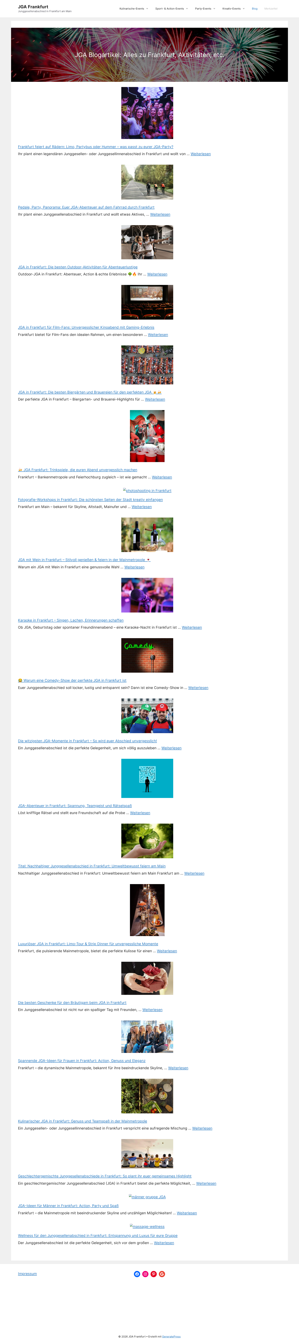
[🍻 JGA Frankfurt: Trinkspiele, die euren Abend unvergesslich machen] (147, 436)
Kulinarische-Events (132, 8)
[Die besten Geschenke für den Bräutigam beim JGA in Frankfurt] (147, 979)
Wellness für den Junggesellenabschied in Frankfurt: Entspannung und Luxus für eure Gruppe (98, 1235)
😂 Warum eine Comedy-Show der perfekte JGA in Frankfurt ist (72, 680)
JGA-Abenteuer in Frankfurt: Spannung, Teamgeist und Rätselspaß (75, 806)
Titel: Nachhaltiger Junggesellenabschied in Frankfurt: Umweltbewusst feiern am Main (92, 866)
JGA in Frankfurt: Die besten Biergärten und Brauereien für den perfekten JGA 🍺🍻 (90, 392)
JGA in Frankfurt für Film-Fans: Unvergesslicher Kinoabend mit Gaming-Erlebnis (86, 327)
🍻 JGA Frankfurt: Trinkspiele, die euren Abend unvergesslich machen (77, 470)
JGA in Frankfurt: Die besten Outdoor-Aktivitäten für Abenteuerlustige (78, 267)
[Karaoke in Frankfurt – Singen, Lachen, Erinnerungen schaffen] (147, 596)
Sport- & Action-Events (169, 8)
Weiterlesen (201, 154)
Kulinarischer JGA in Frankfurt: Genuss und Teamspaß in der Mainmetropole (82, 1121)
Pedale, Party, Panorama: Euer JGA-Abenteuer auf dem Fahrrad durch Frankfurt (86, 207)
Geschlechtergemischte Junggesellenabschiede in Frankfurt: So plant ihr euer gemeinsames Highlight (105, 1176)
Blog (254, 8)
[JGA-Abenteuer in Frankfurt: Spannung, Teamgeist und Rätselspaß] (147, 779)
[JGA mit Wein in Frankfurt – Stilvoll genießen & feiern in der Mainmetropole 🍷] (147, 535)
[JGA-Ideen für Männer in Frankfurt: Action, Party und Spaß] (147, 1197)
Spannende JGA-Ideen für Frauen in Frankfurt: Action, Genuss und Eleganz (82, 1060)
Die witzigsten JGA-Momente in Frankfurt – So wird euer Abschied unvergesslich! (87, 741)
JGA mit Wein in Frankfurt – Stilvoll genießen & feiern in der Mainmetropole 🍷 (84, 560)
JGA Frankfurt (33, 6)
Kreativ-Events (232, 8)
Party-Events (203, 8)
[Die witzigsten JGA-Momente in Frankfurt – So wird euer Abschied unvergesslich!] (147, 716)
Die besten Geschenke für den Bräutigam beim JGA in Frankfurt (72, 1002)
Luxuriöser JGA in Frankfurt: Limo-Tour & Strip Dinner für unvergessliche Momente (88, 944)
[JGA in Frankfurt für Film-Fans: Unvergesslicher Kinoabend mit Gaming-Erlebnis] (147, 303)
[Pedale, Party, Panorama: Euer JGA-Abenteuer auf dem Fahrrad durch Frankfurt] (147, 183)
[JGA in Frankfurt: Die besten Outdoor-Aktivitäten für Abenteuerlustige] (147, 243)
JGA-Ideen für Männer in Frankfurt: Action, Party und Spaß (68, 1206)
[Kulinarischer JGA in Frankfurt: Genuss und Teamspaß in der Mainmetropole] (147, 1097)
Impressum (27, 1273)
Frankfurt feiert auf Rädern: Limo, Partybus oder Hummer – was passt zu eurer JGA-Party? (95, 147)
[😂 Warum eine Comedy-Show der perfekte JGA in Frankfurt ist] (147, 656)
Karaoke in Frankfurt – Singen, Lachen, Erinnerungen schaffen (71, 620)
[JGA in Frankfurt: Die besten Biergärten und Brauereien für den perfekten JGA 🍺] (147, 365)
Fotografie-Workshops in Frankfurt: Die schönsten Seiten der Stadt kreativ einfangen (90, 499)
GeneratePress (171, 1336)
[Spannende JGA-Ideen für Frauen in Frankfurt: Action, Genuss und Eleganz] (147, 1037)
